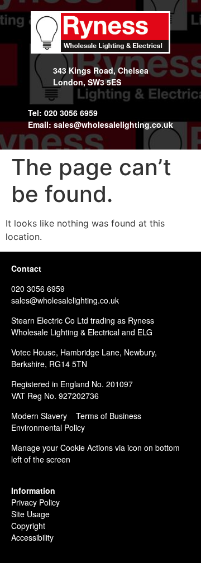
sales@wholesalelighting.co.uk (65, 300)
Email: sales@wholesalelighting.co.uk (100, 124)
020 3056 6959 (38, 288)
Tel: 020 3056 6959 (63, 112)
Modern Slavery (39, 415)
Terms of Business (108, 415)
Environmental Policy (48, 427)
